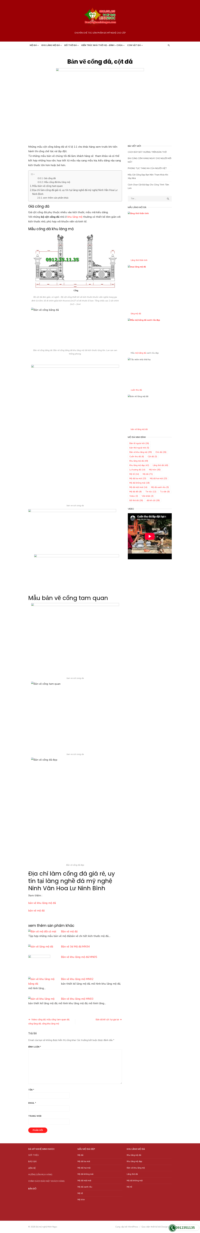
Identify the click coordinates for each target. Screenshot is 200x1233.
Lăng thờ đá (160, 465)
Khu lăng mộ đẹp (139, 465)
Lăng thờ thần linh (139, 260)
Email (32, 1103)
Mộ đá (33, 45)
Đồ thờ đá (70, 45)
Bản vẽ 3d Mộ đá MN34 (75, 946)
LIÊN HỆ (32, 1168)
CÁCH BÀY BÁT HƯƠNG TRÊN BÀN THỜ (147, 152)
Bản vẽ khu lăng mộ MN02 (77, 979)
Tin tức (150, 491)
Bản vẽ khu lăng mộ (140, 452)
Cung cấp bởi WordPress (126, 1226)
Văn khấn (147, 496)
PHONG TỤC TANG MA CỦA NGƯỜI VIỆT (147, 168)
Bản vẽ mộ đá (69, 931)
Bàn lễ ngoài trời (139, 443)
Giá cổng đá (50, 178)
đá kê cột (153, 500)
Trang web (34, 1116)
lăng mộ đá (136, 313)
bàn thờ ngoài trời (139, 447)
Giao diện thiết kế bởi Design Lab (156, 1226)
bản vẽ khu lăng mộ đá (42, 903)
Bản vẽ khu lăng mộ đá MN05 (79, 957)
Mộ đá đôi (135, 491)
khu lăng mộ (74, 217)
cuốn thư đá (136, 390)
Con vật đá (134, 45)
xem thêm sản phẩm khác (56, 197)
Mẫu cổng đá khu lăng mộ (57, 182)
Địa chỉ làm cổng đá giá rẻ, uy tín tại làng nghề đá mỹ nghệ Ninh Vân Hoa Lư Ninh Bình (74, 192)
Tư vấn (165, 491)
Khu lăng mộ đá (50, 45)
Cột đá (152, 456)
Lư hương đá (137, 469)
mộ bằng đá (140, 353)
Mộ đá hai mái (158, 478)
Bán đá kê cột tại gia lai (107, 1019)
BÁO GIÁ (32, 1161)
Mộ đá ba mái (137, 478)
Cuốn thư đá (136, 456)
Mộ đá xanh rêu (160, 487)
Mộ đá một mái (138, 487)
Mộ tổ (134, 474)
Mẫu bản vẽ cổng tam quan (47, 186)
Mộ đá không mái (139, 482)
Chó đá (160, 452)
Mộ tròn (154, 469)
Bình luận (34, 1046)
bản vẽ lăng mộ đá (139, 429)
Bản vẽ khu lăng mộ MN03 (77, 999)
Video (133, 496)
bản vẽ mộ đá (36, 910)
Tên (31, 1089)
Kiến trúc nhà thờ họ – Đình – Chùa (102, 45)
